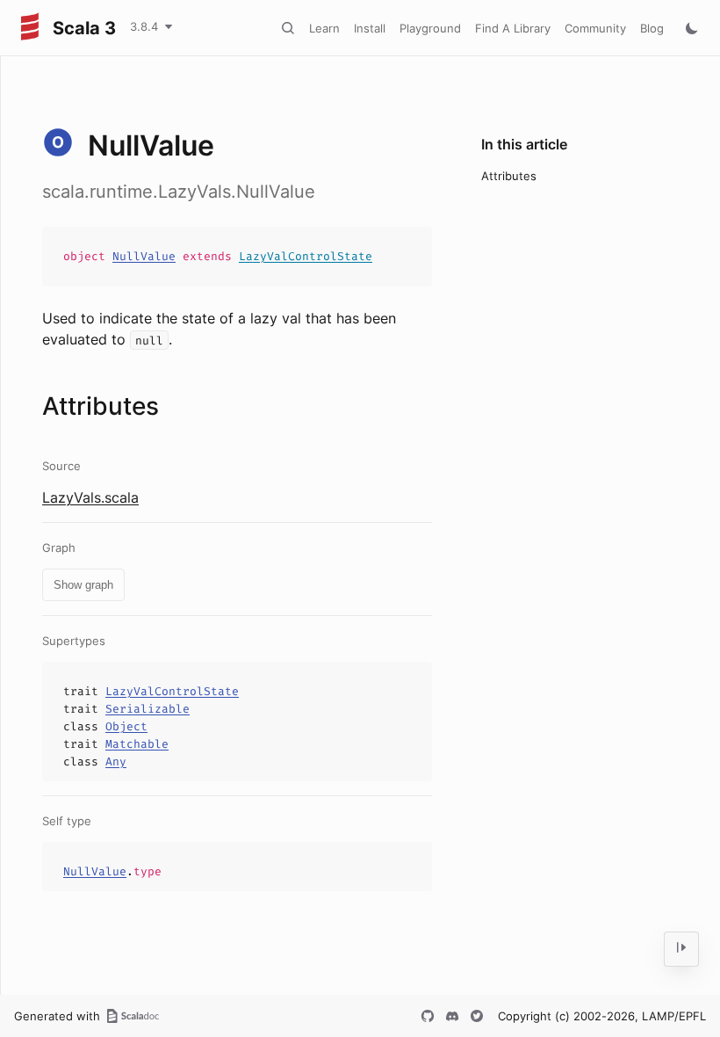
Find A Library (513, 28)
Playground (430, 28)
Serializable (147, 708)
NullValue (144, 256)
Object (126, 726)
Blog (652, 28)
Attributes (508, 176)
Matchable (137, 743)
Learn (324, 28)
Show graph (83, 584)
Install (369, 28)
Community (595, 28)
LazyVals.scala (90, 497)
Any (115, 761)
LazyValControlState (305, 256)
